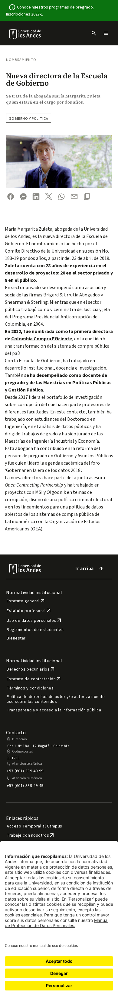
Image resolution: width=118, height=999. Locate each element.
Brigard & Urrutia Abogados (71, 295)
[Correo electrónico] (74, 196)
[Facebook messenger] (23, 196)
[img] (25, 34)
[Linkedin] (36, 196)
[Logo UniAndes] (25, 34)
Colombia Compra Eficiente (41, 338)
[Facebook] (10, 196)
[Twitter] (48, 196)
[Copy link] (86, 196)
